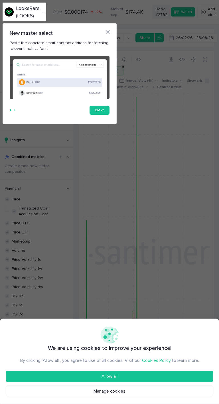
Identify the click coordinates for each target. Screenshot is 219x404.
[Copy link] (159, 37)
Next (99, 110)
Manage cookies (109, 391)
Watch (186, 11)
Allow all (109, 376)
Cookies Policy (156, 360)
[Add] (60, 156)
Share (144, 37)
